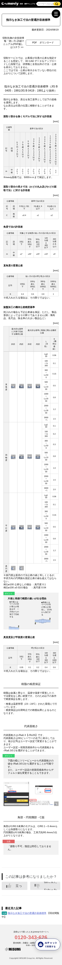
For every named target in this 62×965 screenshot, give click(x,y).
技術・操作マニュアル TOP (29, 4)
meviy (10, 4)
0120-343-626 (31, 937)
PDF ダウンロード (43, 42)
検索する (56, 3)
